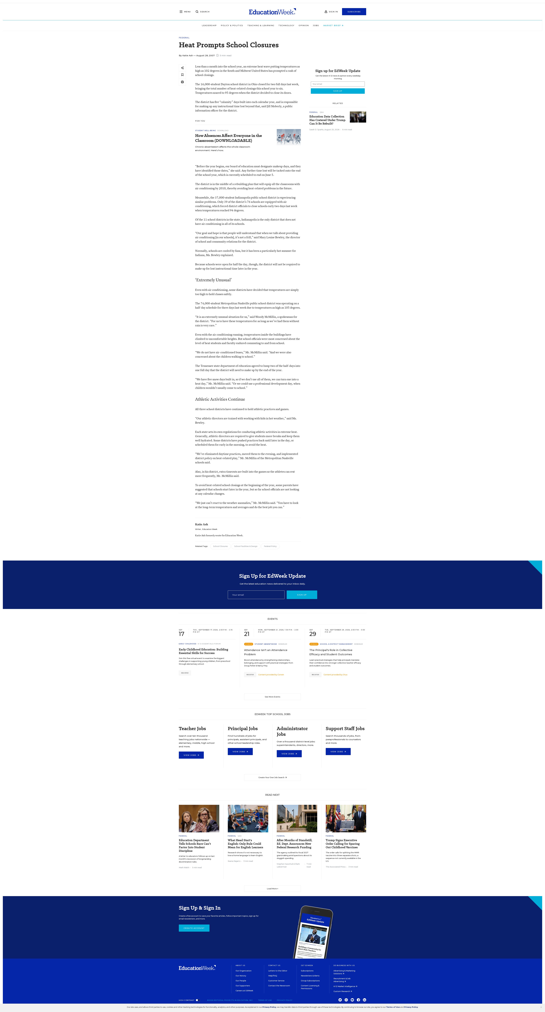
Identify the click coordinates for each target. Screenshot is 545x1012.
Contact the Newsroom (279, 986)
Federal (184, 38)
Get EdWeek (307, 965)
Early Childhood (187, 644)
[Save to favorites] (182, 74)
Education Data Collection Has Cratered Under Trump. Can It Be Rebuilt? (327, 120)
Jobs (316, 25)
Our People (241, 981)
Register (184, 673)
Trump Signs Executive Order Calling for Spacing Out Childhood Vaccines (343, 843)
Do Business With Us (344, 965)
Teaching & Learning (260, 25)
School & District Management (336, 644)
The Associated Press (336, 867)
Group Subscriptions (310, 981)
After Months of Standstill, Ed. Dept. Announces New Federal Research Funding (294, 843)
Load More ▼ (272, 889)
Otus (345, 675)
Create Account (194, 928)
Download (223, 131)
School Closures (220, 546)
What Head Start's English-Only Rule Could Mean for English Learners (245, 843)
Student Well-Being (205, 131)
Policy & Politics (232, 25)
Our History (241, 976)
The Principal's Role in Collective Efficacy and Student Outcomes (330, 652)
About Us (240, 965)
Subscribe (354, 12)
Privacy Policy (284, 1000)
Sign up (302, 595)
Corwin (281, 675)
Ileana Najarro (234, 861)
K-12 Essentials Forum (209, 644)
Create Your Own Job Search (271, 777)
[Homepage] (272, 11)
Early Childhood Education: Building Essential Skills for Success (203, 651)
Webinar (282, 644)
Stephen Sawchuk (285, 864)
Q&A (322, 112)
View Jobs (190, 755)
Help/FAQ (272, 976)
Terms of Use (265, 1000)
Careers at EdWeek (244, 991)
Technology (286, 25)
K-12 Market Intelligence (345, 986)
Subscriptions (307, 971)
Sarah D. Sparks (316, 130)
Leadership (209, 25)
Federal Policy (270, 546)
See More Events (272, 697)
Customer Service (276, 981)
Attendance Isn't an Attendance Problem (265, 652)
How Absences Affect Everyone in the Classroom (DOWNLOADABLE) (228, 138)
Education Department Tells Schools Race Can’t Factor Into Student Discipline (195, 845)
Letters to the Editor (277, 971)
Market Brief (332, 25)
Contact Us (274, 965)
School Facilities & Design (245, 546)
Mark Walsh (184, 867)
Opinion (304, 25)
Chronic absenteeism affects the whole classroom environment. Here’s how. (222, 148)
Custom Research (342, 991)
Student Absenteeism (266, 644)
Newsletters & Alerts (310, 976)
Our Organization (243, 971)
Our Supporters (243, 986)
